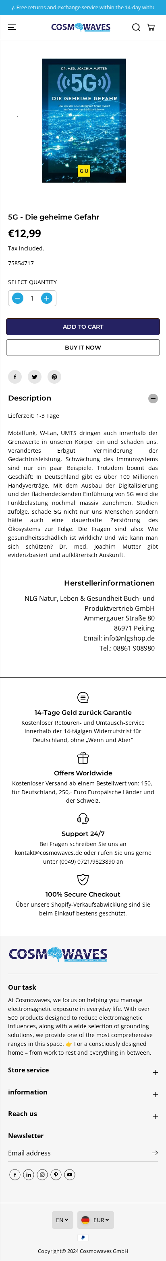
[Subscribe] (155, 1154)
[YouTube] (70, 1175)
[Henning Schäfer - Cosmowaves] (81, 27)
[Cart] (150, 27)
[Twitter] (35, 377)
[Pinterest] (54, 377)
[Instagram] (42, 1175)
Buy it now (83, 347)
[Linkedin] (28, 1175)
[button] (13, 27)
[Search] (136, 27)
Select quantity (32, 282)
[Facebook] (15, 377)
